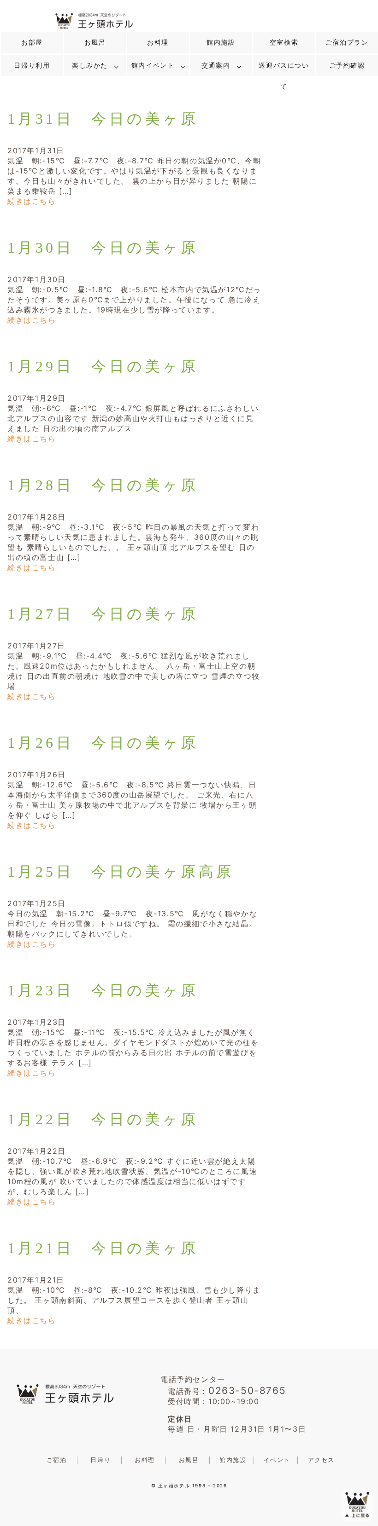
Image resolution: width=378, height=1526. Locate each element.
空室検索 (284, 42)
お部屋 (32, 42)
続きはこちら (31, 201)
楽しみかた (90, 65)
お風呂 (95, 42)
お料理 (158, 42)
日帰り (100, 1460)
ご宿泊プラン (347, 42)
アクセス (321, 1460)
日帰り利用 (32, 65)
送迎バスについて (284, 76)
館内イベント (153, 65)
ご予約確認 (347, 65)
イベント (277, 1460)
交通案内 (215, 65)
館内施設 (221, 42)
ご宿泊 (57, 1460)
